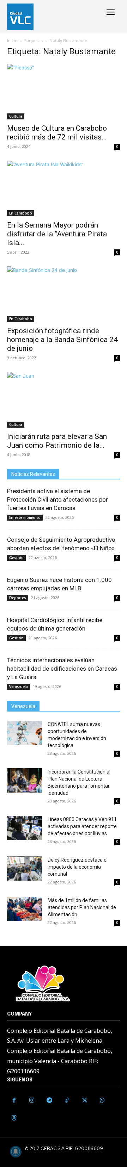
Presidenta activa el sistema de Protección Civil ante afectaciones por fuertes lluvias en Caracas (57, 499)
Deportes (17, 597)
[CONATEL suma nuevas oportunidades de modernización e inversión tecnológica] (24, 733)
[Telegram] (49, 1100)
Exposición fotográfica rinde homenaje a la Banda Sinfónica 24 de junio (62, 340)
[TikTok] (67, 1100)
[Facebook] (14, 1100)
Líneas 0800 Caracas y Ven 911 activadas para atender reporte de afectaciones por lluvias (82, 826)
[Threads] (14, 1118)
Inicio (12, 41)
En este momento (25, 517)
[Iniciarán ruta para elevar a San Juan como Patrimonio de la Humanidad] (63, 400)
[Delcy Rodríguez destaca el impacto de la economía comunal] (24, 868)
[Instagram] (32, 1100)
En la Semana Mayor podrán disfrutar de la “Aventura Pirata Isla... (57, 234)
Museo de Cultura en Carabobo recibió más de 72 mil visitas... (57, 132)
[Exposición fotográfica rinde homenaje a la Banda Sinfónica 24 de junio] (63, 294)
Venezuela (18, 686)
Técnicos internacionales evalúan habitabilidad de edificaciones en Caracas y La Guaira (62, 669)
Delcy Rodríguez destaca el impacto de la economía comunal (78, 867)
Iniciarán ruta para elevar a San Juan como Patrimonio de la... (57, 440)
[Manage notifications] (15, 1151)
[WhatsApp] (102, 1100)
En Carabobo (20, 213)
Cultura (15, 116)
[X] (85, 1100)
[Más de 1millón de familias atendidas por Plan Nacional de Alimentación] (24, 909)
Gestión (16, 557)
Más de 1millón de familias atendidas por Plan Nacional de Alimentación (82, 907)
